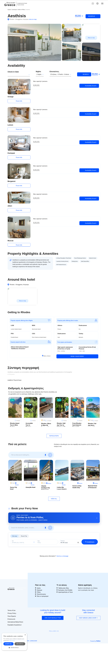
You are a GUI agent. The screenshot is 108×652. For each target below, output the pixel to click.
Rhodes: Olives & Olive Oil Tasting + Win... (46, 425)
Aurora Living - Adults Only (77, 486)
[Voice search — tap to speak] (45, 455)
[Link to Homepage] (10, 7)
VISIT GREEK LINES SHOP (88, 618)
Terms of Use (11, 610)
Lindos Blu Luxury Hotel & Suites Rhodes (61, 489)
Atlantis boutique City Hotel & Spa (45, 487)
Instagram (49, 635)
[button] (14, 648)
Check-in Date (13, 72)
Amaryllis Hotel (30, 487)
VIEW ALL (54, 498)
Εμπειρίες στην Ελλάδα (65, 590)
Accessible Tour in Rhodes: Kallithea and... (30, 426)
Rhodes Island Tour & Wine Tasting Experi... (14, 426)
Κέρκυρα (39, 590)
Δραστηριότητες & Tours (65, 592)
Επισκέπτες (54, 71)
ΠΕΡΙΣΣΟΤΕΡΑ (54, 436)
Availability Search (90, 85)
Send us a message (62, 556)
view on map (33, 19)
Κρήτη (38, 588)
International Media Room (15, 622)
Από (13, 540)
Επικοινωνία (11, 619)
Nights (38, 71)
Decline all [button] (19, 644)
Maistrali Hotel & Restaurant (92, 486)
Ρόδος (39, 592)
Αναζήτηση (90, 542)
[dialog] (14, 641)
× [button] (25, 635)
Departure (62, 540)
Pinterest (58, 635)
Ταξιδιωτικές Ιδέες (63, 588)
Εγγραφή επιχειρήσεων (15, 625)
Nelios (98, 641)
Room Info (19, 101)
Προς (39, 540)
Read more (12, 640)
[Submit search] (50, 455)
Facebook (46, 635)
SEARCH (85, 74)
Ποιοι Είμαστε (12, 616)
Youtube (55, 635)
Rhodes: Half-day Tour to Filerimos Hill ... (61, 425)
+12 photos (91, 51)
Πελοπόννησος (41, 594)
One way (14, 536)
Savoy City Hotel (13, 488)
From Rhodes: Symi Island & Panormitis (77, 425)
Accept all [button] (8, 644)
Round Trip (24, 536)
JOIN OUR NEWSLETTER (52, 618)
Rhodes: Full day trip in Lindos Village (92, 425)
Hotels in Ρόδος (21, 9)
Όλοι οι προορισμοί (42, 596)
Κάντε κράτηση (85, 585)
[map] (93, 3)
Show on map (91, 37)
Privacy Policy (12, 613)
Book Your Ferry (77, 356)
